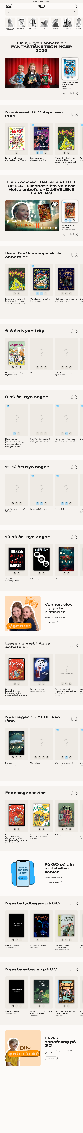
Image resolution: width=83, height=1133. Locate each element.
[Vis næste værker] (76, 112)
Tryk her (51, 620)
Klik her (51, 1056)
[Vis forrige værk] (72, 91)
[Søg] (74, 12)
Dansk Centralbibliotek (44, 1)
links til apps (53, 880)
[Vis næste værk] (76, 91)
